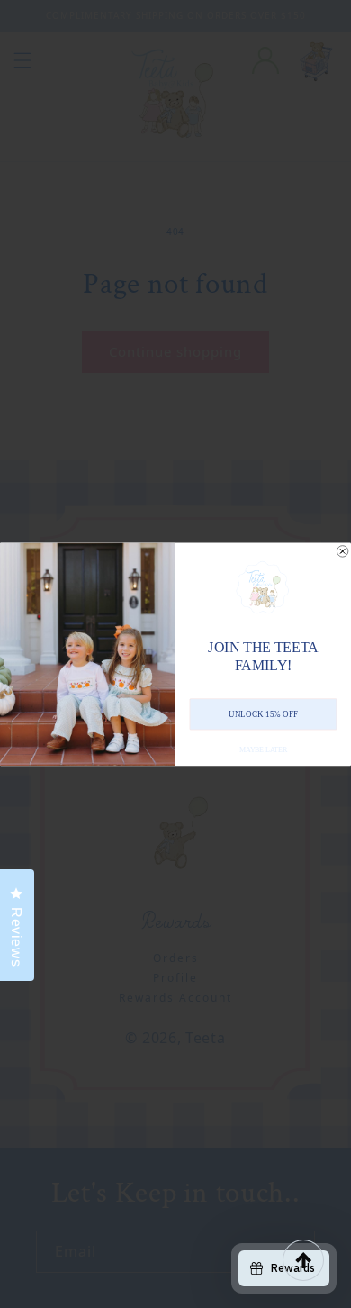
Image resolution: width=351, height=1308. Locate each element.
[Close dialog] (342, 550)
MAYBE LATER (263, 749)
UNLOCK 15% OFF (263, 713)
